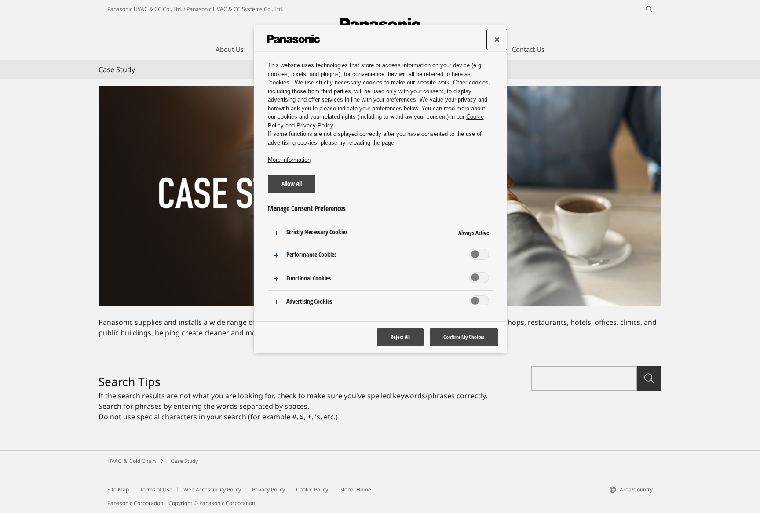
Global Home (355, 489)
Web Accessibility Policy (212, 489)
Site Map (118, 489)
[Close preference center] (497, 39)
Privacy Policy (268, 489)
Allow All (291, 183)
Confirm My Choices (463, 337)
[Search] (649, 378)
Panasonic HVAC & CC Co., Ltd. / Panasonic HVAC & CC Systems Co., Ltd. (195, 9)
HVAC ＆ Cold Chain (131, 461)
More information (289, 159)
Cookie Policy (312, 489)
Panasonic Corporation (135, 503)
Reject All (400, 337)
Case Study (184, 461)
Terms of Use (156, 489)
